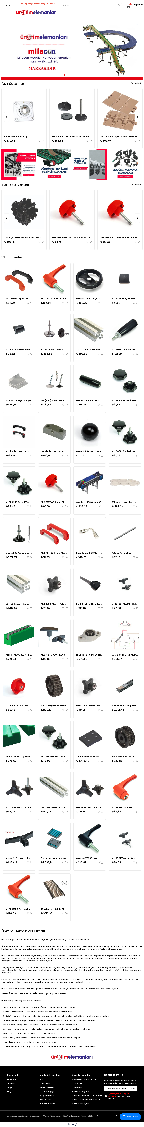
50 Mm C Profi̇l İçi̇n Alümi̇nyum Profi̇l (125, 654)
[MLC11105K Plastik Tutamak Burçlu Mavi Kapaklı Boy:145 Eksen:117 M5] (19, 432)
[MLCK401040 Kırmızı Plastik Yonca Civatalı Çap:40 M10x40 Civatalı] (72, 211)
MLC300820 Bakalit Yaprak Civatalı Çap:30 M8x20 (125, 451)
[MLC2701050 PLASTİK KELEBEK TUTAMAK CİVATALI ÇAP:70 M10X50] (125, 839)
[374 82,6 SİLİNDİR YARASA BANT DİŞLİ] (24, 211)
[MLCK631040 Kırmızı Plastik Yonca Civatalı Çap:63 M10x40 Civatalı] (54, 483)
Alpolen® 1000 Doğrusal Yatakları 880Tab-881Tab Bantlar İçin (125, 705)
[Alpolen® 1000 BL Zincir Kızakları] (19, 635)
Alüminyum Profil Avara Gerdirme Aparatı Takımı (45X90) (89, 756)
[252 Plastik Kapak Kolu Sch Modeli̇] (19, 279)
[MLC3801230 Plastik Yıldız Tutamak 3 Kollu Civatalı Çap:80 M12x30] (19, 788)
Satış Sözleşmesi (47, 1095)
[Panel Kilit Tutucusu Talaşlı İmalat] (54, 432)
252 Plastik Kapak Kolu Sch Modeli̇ (19, 298)
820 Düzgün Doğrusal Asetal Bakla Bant (120, 136)
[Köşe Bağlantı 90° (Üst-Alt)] (90, 533)
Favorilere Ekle (39, 141)
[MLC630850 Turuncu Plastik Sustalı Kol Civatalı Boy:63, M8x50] (19, 890)
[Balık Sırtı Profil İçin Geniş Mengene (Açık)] (90, 584)
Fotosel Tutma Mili (121, 553)
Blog (9, 1091)
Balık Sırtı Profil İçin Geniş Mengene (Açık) (89, 604)
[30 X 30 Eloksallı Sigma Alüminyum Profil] (90, 330)
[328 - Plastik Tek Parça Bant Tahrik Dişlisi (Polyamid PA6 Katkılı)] (125, 737)
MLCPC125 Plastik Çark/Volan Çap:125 (89, 298)
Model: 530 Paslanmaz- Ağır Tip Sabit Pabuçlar (19, 553)
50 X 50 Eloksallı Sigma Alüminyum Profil (19, 604)
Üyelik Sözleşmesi (47, 1099)
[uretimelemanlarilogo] (72, 1057)
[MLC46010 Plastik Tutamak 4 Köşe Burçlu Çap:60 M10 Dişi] (54, 584)
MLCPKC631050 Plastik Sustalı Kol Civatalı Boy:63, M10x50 (89, 858)
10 (81, 75)
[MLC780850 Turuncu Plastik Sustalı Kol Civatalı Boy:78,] (54, 279)
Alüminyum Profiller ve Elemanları (86, 1099)
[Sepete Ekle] (42, 141)
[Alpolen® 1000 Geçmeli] (90, 483)
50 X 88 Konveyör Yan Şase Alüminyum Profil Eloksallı (19, 400)
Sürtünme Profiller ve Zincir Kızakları (87, 1095)
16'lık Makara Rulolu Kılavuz (54, 909)
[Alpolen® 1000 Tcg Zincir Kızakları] (19, 737)
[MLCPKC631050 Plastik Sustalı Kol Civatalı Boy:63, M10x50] (90, 839)
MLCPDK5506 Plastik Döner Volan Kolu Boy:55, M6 (125, 349)
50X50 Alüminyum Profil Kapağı (125, 298)
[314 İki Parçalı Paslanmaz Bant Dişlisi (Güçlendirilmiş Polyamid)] (54, 686)
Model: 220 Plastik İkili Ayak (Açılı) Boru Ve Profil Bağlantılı (19, 858)
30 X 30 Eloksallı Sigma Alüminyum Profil (89, 349)
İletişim (10, 1087)
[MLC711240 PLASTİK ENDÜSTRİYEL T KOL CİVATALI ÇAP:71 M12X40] (54, 635)
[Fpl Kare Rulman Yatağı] (24, 110)
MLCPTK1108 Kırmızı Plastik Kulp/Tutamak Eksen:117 (54, 553)
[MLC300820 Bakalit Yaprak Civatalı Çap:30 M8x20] (125, 432)
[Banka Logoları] (50, 1116)
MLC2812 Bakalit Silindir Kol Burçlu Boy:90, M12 (89, 400)
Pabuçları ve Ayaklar (80, 1091)
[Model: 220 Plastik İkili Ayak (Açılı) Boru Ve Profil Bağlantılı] (19, 839)
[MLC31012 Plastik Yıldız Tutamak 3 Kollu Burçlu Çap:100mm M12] (90, 788)
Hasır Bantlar (77, 1083)
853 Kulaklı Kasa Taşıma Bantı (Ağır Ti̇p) (125, 502)
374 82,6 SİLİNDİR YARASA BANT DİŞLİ (22, 237)
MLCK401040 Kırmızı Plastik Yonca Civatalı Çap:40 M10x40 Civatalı (72, 237)
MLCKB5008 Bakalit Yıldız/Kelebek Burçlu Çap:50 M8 (125, 400)
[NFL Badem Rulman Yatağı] (90, 635)
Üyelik (42, 1079)
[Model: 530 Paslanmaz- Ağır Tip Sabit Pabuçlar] (19, 533)
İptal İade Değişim (47, 1091)
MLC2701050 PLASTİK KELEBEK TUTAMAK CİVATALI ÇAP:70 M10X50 (125, 858)
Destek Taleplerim (47, 1087)
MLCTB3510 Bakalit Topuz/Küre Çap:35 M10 (89, 451)
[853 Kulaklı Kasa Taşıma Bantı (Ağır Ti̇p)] (125, 483)
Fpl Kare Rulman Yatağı (16, 136)
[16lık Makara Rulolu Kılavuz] (54, 890)
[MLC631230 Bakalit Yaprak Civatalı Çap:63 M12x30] (19, 483)
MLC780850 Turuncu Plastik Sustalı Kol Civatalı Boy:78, (54, 298)
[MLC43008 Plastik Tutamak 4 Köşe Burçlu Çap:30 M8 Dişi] (90, 686)
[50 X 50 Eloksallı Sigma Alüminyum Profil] (19, 584)
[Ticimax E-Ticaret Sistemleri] (72, 1124)
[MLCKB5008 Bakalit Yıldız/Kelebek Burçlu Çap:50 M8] (125, 381)
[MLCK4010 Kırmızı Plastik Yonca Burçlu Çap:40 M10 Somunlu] (19, 686)
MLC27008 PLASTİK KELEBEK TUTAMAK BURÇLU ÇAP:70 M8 (125, 604)
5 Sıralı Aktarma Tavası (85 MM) (54, 858)
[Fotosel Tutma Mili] (125, 533)
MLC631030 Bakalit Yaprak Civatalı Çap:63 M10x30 (54, 756)
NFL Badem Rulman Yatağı (89, 654)
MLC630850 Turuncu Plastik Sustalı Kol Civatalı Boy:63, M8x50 (19, 909)
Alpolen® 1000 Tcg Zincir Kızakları (19, 756)
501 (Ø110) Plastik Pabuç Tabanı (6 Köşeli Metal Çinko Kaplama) (54, 400)
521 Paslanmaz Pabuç (52, 349)
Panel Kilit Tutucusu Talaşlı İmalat (54, 451)
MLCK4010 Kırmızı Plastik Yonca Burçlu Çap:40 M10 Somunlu (19, 705)
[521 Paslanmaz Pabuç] (54, 330)
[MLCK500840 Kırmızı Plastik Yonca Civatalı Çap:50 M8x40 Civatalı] (120, 211)
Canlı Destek (45, 1083)
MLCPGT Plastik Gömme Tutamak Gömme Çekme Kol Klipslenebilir (19, 349)
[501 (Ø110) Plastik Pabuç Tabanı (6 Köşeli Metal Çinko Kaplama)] (54, 381)
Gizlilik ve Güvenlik (47, 1103)
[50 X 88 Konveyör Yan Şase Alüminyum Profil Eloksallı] (19, 381)
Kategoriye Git (137, 83)
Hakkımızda (12, 1083)
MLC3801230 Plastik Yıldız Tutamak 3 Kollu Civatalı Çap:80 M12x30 (19, 807)
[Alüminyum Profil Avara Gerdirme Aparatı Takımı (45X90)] (90, 737)
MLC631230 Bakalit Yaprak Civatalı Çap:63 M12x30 (19, 502)
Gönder (132, 1088)
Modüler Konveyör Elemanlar (84, 1079)
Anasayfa (11, 1079)
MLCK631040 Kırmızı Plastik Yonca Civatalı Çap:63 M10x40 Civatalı (54, 502)
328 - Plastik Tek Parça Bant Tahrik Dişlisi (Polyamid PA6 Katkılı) (125, 756)
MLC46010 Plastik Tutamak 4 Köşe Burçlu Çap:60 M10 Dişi (54, 604)
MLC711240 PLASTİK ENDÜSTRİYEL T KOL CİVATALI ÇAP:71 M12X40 (54, 654)
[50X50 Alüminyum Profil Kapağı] (125, 279)
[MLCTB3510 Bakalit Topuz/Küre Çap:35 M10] (90, 432)
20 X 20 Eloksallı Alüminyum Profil (54, 807)
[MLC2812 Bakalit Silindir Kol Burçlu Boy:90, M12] (90, 381)
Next (138, 51)
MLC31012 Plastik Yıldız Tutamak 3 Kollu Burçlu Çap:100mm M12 (89, 807)
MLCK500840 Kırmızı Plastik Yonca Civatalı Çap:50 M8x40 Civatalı (120, 237)
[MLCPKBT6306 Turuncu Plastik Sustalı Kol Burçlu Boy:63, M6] (125, 788)
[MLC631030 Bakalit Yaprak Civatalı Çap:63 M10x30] (54, 737)
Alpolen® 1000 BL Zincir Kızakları (19, 654)
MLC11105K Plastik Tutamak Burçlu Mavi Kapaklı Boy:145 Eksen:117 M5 (19, 451)
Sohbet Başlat (132, 1117)
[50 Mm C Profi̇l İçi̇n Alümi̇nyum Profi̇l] (125, 635)
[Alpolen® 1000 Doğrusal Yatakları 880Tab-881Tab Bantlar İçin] (125, 686)
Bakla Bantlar (78, 1087)
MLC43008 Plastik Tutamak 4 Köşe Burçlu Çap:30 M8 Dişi (89, 705)
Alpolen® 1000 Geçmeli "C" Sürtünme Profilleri (89, 502)
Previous (5, 51)
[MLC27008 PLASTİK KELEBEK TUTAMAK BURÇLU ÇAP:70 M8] (125, 584)
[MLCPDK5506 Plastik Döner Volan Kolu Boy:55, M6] (125, 330)
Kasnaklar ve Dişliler (80, 1103)
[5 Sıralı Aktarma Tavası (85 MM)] (54, 839)
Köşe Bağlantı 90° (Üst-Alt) (89, 553)
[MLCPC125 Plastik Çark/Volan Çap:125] (90, 279)
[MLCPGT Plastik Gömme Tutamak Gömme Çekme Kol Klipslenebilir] (19, 330)
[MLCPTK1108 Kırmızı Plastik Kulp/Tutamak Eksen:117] (54, 533)
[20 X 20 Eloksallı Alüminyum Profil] (54, 788)
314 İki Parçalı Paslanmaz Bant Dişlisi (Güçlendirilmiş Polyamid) (54, 705)
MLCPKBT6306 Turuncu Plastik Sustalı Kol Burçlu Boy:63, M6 (125, 807)
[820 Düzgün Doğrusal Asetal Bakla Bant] (120, 110)
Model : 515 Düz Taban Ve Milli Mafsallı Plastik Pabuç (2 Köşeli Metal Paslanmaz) (72, 136)
